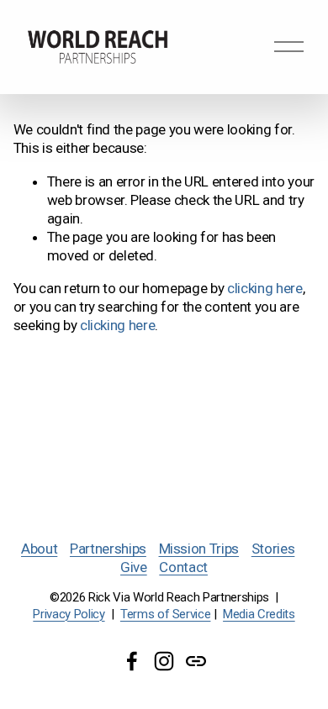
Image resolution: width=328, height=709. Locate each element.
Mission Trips (199, 548)
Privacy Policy (68, 614)
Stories (273, 548)
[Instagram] (164, 661)
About (39, 548)
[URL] (196, 661)
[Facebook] (132, 661)
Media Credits (259, 614)
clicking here (265, 288)
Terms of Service (165, 614)
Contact (183, 567)
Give (133, 567)
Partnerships (108, 548)
